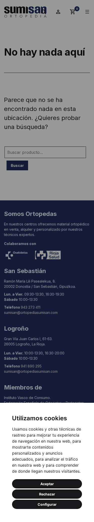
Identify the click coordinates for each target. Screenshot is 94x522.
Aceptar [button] (47, 484)
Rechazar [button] (47, 494)
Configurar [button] (47, 504)
